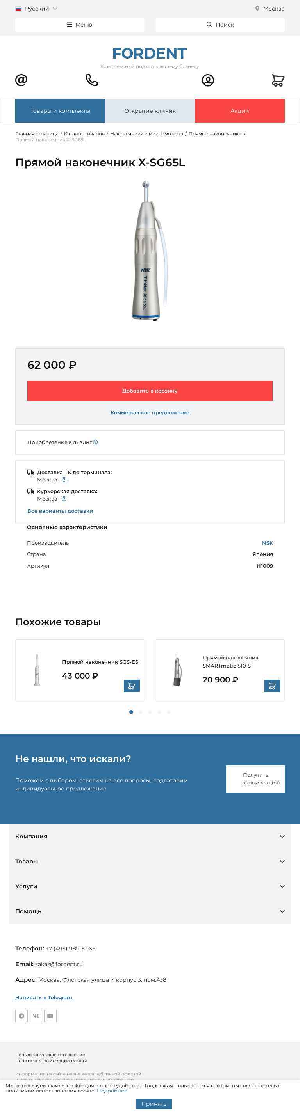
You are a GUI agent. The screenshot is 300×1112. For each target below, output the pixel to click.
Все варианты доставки (60, 511)
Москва (273, 8)
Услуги (26, 886)
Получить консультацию (261, 779)
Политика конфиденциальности (51, 1060)
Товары (26, 861)
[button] (131, 712)
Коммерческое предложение (150, 412)
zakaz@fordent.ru (59, 964)
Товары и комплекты (60, 110)
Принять (153, 1103)
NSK (267, 543)
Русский (37, 8)
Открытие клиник (150, 110)
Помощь (28, 911)
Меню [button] (83, 24)
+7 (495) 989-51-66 (71, 948)
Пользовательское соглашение (50, 1054)
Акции (239, 110)
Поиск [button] (224, 24)
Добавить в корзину (150, 390)
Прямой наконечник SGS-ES (100, 662)
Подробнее (112, 1090)
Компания (31, 836)
